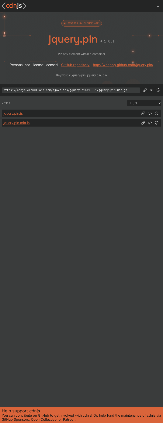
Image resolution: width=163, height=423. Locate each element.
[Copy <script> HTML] (152, 90)
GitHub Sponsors (15, 419)
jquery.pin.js (13, 113)
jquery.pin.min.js (16, 123)
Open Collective (43, 419)
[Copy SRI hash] (158, 90)
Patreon (69, 419)
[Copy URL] (145, 90)
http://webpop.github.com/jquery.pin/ (123, 65)
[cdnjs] (14, 6)
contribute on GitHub (32, 415)
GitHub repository (75, 65)
